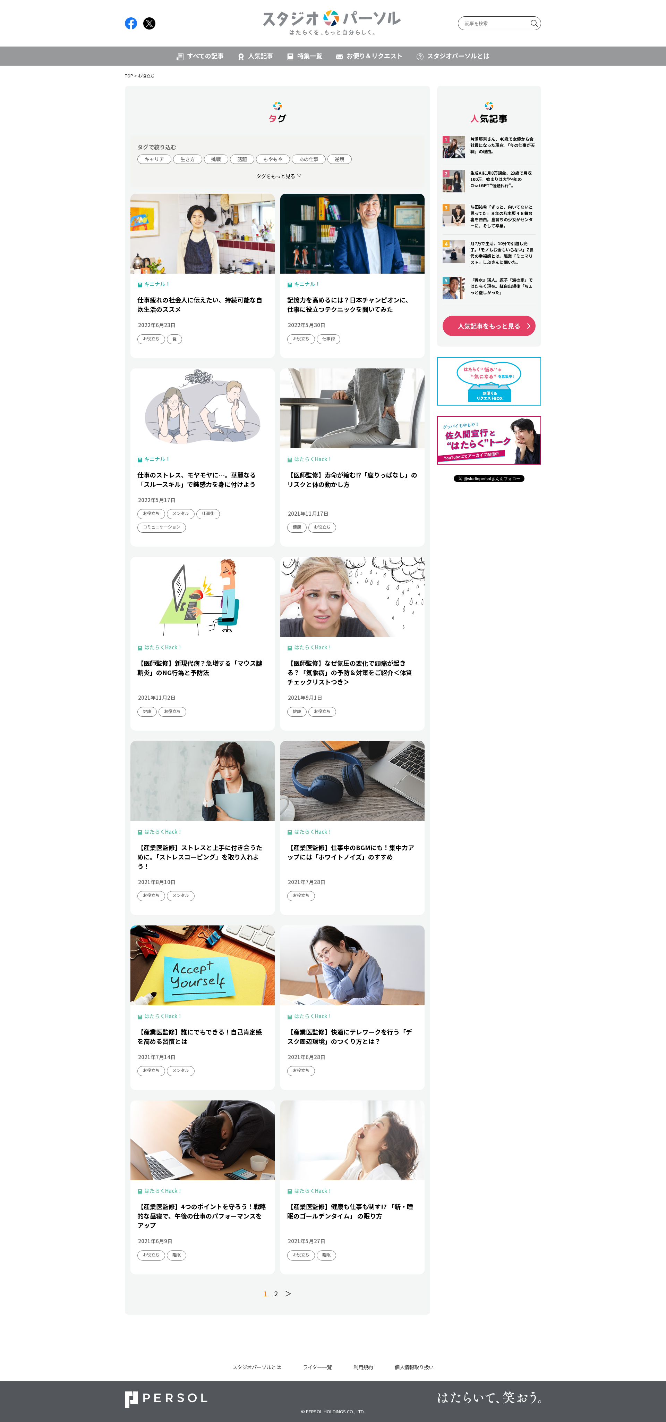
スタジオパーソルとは (458, 55)
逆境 (339, 159)
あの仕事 (308, 159)
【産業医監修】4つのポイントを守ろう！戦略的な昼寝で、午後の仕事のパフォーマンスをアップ (201, 1216)
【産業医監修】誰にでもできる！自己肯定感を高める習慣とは (199, 1036)
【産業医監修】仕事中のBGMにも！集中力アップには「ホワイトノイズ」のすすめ (350, 852)
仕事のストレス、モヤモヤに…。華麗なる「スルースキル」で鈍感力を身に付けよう (196, 479)
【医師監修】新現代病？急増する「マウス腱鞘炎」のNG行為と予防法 (199, 667)
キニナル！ (157, 284)
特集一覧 (309, 55)
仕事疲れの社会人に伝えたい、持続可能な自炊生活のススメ (199, 304)
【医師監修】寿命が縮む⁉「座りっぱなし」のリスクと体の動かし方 (352, 479)
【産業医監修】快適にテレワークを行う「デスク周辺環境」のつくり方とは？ (349, 1036)
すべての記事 (205, 55)
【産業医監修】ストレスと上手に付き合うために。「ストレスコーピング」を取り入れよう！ (199, 857)
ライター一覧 (317, 1367)
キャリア (154, 159)
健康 (297, 527)
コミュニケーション (161, 527)
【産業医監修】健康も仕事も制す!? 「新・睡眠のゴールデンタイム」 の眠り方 (350, 1211)
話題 (242, 159)
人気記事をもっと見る (489, 325)
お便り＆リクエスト (375, 55)
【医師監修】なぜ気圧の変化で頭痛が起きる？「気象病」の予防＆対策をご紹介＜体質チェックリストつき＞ (349, 672)
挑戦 (216, 159)
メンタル (180, 513)
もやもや (273, 159)
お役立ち (151, 338)
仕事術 (328, 338)
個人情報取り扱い (414, 1367)
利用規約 (363, 1367)
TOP (129, 75)
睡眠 (176, 1254)
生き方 (187, 159)
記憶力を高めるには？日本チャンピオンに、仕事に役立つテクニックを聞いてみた (349, 304)
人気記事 (260, 55)
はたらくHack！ (313, 459)
